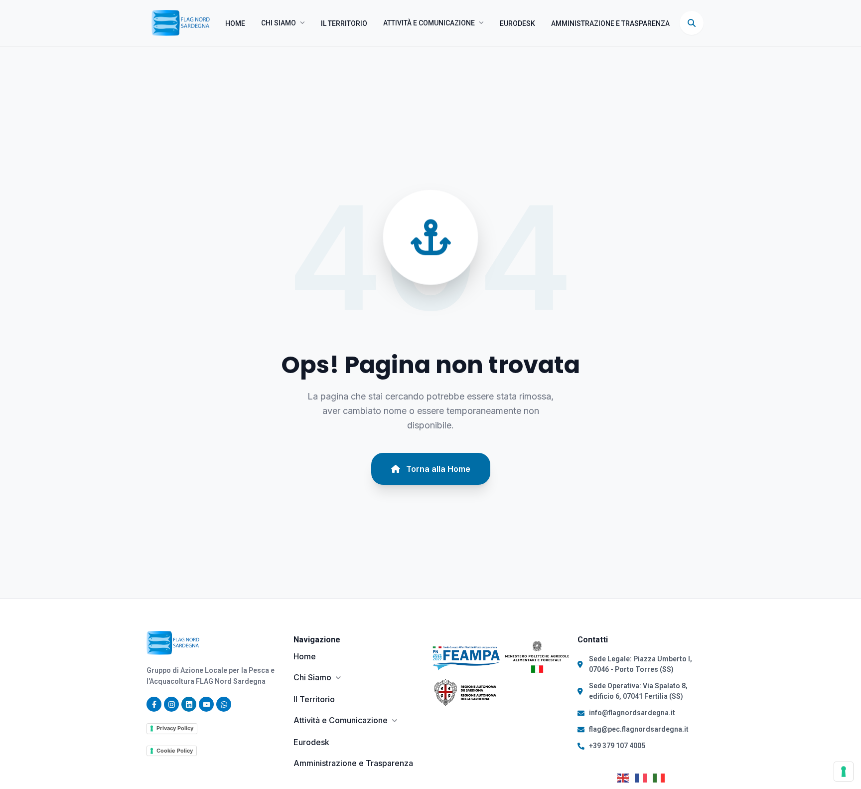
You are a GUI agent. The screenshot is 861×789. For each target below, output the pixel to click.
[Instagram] (171, 704)
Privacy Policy (174, 728)
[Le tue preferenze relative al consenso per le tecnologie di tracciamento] (843, 771)
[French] (644, 777)
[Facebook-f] (153, 704)
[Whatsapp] (223, 704)
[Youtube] (206, 704)
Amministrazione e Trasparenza (610, 23)
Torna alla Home (438, 469)
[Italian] (662, 777)
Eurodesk (517, 23)
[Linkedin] (188, 704)
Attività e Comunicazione (429, 23)
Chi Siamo (278, 23)
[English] (626, 777)
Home (235, 23)
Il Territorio (344, 23)
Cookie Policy (174, 750)
